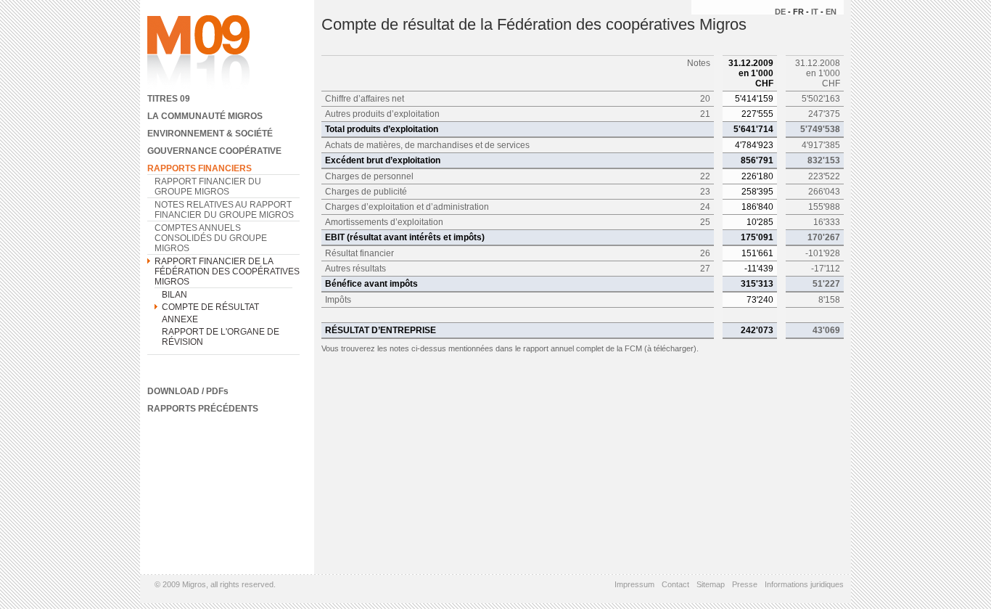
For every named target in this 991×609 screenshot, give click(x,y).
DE (780, 11)
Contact (675, 584)
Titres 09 (168, 99)
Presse (744, 584)
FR (798, 11)
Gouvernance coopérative (214, 151)
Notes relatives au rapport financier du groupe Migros (224, 210)
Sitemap (710, 584)
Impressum (634, 584)
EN (831, 11)
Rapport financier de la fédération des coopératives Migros (227, 271)
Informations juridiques (804, 584)
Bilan (174, 295)
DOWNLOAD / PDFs (188, 391)
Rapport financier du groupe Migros (208, 186)
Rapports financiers (199, 168)
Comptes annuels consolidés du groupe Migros (211, 238)
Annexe (180, 319)
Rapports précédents (202, 409)
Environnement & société (210, 133)
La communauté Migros (205, 116)
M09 (198, 53)
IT (814, 11)
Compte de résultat (210, 307)
